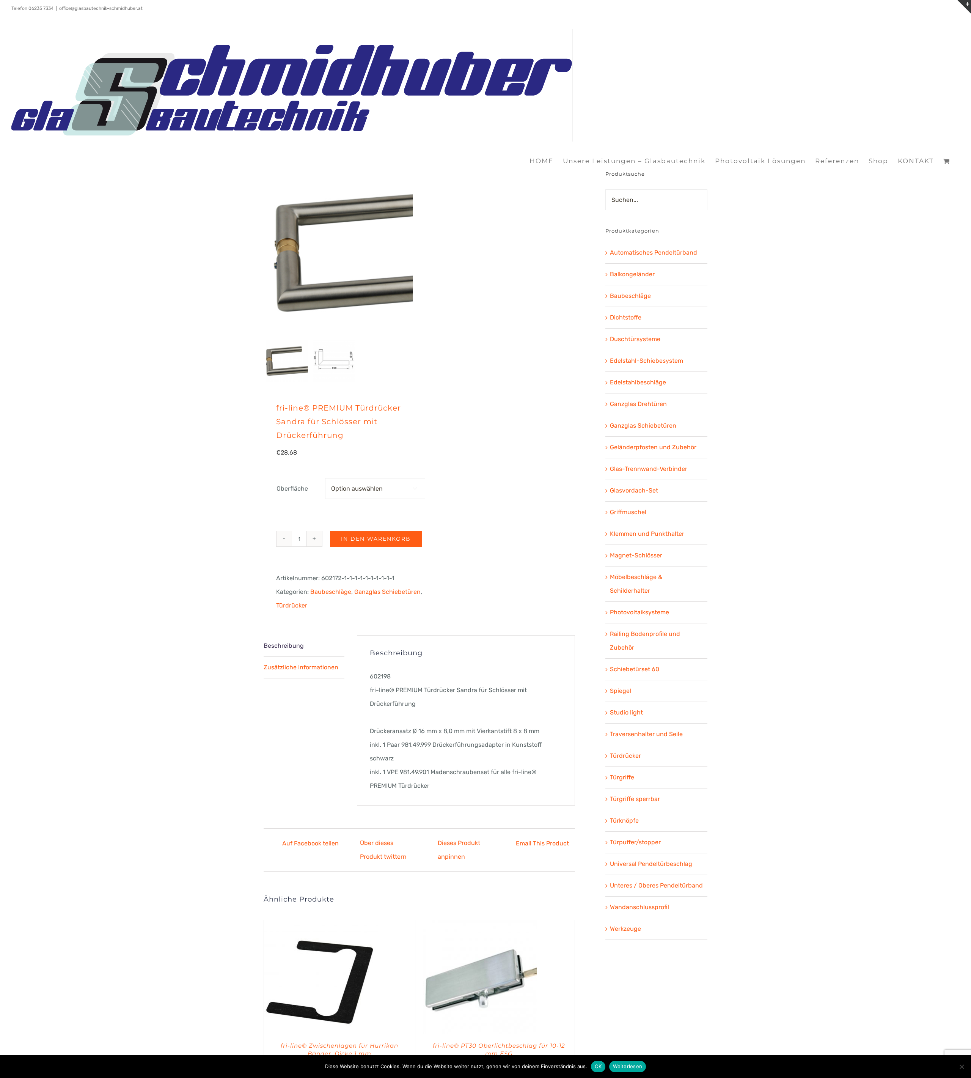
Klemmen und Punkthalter (647, 533)
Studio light (626, 712)
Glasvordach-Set (634, 490)
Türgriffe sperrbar (635, 799)
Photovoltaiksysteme (639, 612)
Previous (269, 253)
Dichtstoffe (625, 317)
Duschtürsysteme (635, 339)
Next (408, 253)
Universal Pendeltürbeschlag (651, 863)
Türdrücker (291, 605)
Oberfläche (292, 488)
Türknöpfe (624, 820)
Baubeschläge (330, 591)
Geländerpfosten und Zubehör (653, 447)
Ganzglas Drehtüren (638, 404)
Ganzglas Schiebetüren (387, 591)
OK (598, 1066)
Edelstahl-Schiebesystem (646, 360)
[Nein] (961, 1066)
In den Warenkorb (376, 538)
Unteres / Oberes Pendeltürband (656, 885)
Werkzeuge (625, 928)
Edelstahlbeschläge (638, 382)
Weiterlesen (627, 1066)
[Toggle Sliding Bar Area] (964, 7)
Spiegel (620, 690)
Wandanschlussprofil (639, 907)
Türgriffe (622, 777)
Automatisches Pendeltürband (653, 252)
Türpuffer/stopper (635, 842)
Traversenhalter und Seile (646, 734)
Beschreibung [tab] (284, 645)
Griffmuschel (628, 512)
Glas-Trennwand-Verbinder (648, 468)
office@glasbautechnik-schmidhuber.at (101, 8)
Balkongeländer (632, 274)
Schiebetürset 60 (634, 669)
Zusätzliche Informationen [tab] (301, 667)
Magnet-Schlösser (636, 555)
